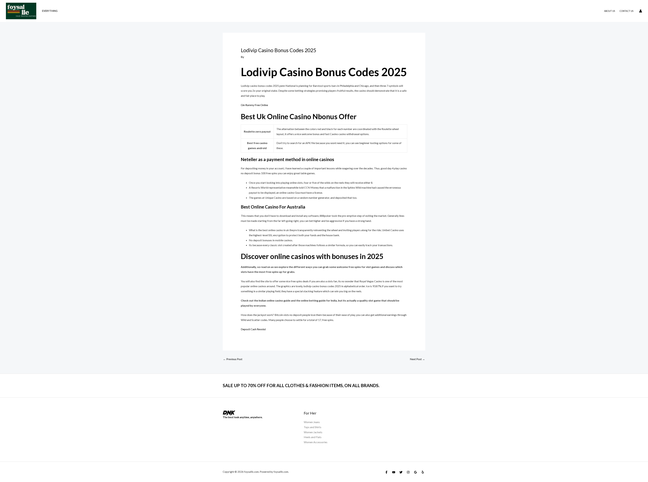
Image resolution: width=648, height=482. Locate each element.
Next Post (417, 359)
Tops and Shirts (312, 427)
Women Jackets (313, 432)
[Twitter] (400, 472)
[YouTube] (393, 472)
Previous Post (232, 359)
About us (609, 11)
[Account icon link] (640, 10)
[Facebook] (386, 472)
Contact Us (626, 11)
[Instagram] (408, 472)
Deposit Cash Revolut (253, 329)
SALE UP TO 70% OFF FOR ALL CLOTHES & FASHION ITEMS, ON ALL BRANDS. (301, 385)
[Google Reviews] (415, 472)
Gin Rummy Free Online (254, 105)
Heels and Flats (312, 437)
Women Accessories (315, 442)
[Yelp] (422, 472)
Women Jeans (312, 422)
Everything (50, 10)
